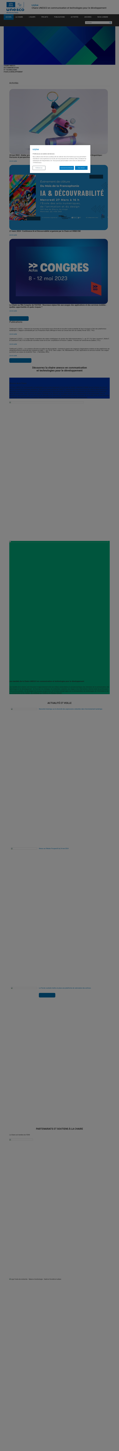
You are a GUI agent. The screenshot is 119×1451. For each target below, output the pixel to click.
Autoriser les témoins (67, 168)
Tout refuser (81, 168)
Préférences (39, 168)
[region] (60, 159)
